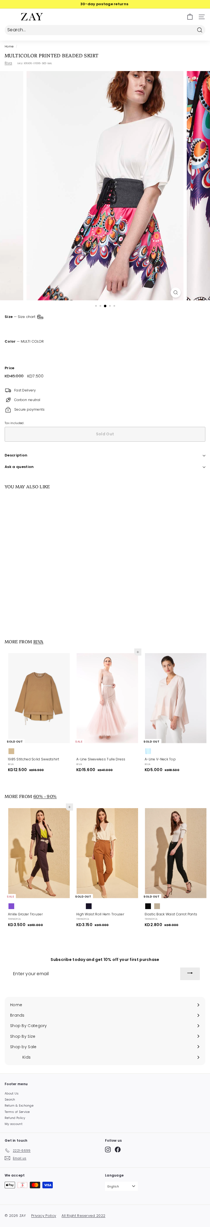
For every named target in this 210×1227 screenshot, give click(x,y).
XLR (63, 327)
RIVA (38, 641)
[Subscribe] (190, 974)
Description (16, 455)
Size (20, 316)
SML (12, 327)
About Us (12, 1093)
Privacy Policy (43, 1215)
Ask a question (19, 466)
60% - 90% (45, 796)
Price (9, 368)
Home (9, 46)
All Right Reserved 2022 (83, 1215)
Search (10, 1099)
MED (29, 327)
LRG (46, 327)
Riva (8, 63)
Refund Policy (15, 1118)
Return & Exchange (19, 1105)
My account (13, 1124)
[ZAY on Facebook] (118, 1149)
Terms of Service (17, 1112)
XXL (78, 327)
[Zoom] (176, 292)
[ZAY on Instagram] (108, 1149)
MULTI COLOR (10, 352)
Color (24, 341)
